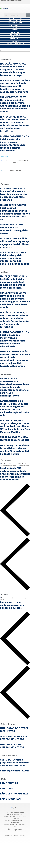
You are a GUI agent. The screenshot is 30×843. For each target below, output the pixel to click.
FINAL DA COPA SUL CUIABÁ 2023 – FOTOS (12, 746)
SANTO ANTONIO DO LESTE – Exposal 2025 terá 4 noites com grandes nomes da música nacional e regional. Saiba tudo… (14, 408)
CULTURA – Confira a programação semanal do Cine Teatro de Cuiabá (14, 762)
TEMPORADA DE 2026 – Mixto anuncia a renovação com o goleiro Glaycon (14, 229)
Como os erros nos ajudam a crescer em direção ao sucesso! (12, 605)
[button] (15, 46)
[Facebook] (25, 2)
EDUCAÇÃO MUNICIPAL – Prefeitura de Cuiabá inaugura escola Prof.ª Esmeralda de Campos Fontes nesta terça (14, 69)
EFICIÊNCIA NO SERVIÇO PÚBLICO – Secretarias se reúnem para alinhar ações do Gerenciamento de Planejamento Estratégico (14, 124)
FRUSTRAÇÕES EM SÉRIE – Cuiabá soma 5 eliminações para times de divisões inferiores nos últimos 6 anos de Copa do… (15, 212)
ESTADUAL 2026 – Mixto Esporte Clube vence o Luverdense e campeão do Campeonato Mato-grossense (13, 194)
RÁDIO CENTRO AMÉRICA (14, 793)
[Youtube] (28, 2)
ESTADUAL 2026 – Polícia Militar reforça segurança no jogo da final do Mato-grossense (15, 242)
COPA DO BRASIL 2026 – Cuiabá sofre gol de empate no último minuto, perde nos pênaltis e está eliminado (14, 258)
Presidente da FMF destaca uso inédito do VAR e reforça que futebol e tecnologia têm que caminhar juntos (15, 474)
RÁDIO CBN (6, 788)
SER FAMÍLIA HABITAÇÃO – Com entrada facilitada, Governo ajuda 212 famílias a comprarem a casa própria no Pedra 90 (15, 86)
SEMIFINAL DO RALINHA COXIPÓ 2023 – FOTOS (13, 738)
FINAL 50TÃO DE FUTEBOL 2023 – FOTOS (14, 729)
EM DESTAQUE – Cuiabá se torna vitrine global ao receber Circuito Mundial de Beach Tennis (14, 449)
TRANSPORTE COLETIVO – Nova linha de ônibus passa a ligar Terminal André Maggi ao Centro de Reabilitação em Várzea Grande (15, 104)
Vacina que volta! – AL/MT (14, 770)
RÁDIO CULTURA (9, 783)
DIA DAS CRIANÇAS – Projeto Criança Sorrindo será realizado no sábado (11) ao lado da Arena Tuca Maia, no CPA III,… (15, 426)
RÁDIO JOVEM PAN (10, 798)
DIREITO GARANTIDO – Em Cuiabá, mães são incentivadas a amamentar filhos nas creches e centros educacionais (14, 143)
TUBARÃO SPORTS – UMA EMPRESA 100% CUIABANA (15, 438)
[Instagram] (21, 2)
